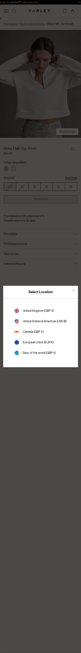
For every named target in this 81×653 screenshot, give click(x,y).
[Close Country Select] (73, 290)
